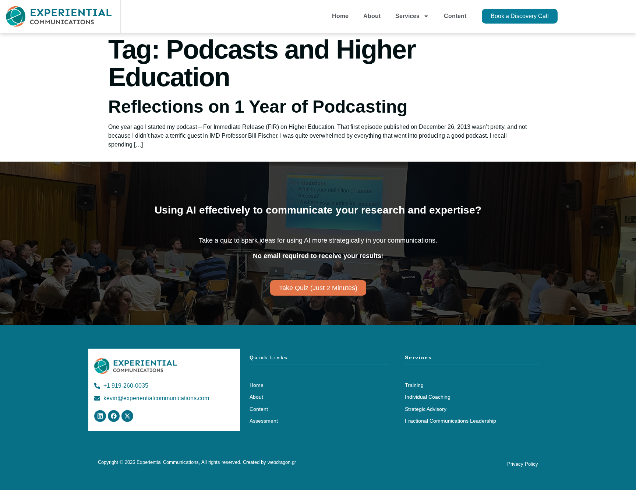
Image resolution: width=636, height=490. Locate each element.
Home (340, 16)
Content (455, 16)
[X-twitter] (127, 416)
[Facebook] (114, 416)
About (372, 16)
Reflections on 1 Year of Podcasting (257, 106)
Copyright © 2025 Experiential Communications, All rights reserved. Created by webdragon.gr (197, 462)
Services (407, 16)
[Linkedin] (100, 416)
